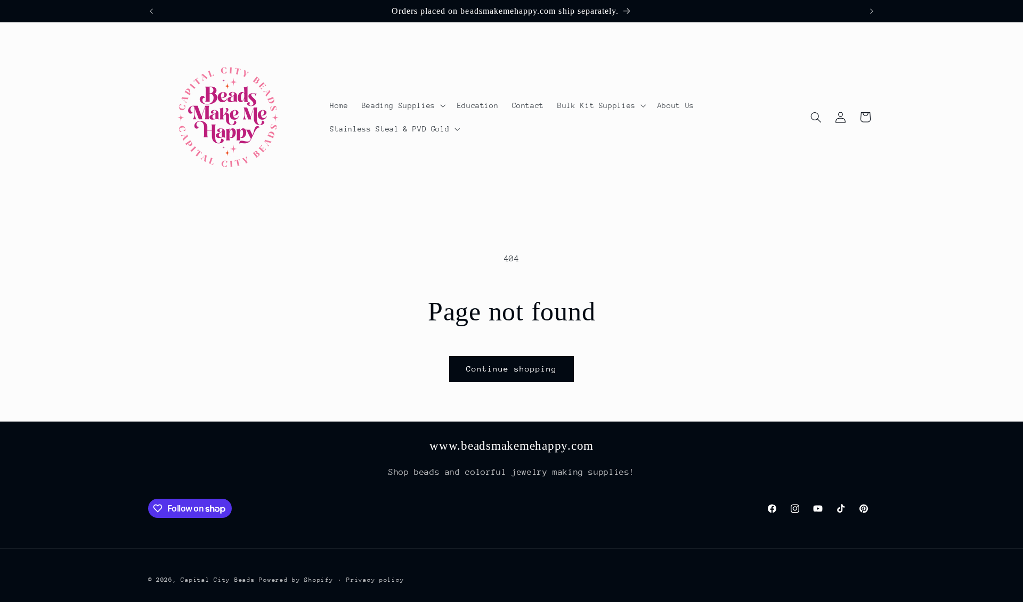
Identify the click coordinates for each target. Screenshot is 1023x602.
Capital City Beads (218, 579)
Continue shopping (511, 368)
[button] (402, 105)
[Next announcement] (871, 11)
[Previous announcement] (151, 11)
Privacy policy (375, 579)
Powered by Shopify (296, 579)
